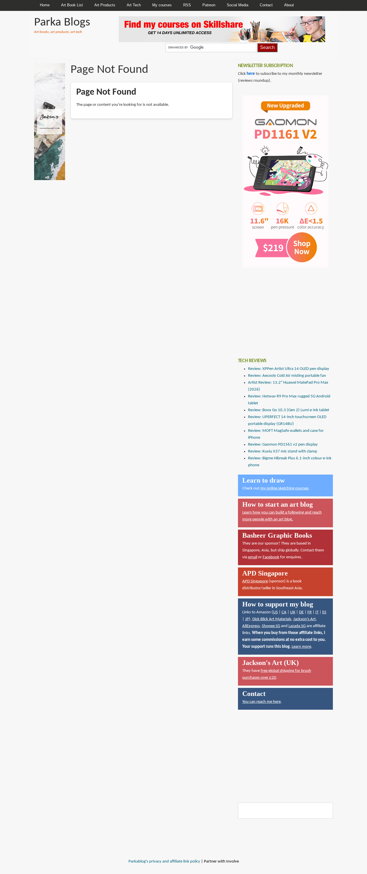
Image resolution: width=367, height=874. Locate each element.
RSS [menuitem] (187, 5)
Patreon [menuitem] (208, 5)
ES (324, 612)
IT (317, 612)
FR (309, 612)
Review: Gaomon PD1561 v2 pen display (283, 444)
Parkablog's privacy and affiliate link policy (164, 861)
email (252, 557)
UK (292, 612)
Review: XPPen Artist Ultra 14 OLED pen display (288, 369)
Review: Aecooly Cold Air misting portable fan (287, 376)
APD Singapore (255, 581)
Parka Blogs (62, 22)
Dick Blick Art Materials (271, 619)
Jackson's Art (304, 619)
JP (247, 619)
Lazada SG (297, 626)
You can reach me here (261, 702)
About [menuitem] (289, 5)
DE (301, 612)
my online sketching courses (284, 488)
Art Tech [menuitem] (134, 5)
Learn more (301, 647)
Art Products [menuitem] (104, 5)
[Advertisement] (281, 308)
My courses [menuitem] (162, 5)
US (275, 612)
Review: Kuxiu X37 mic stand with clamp (282, 451)
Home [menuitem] (45, 5)
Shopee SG (271, 626)
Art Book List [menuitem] (72, 5)
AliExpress (251, 626)
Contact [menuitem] (266, 5)
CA (284, 612)
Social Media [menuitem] (237, 5)
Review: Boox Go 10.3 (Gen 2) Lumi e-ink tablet (288, 410)
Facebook (271, 557)
